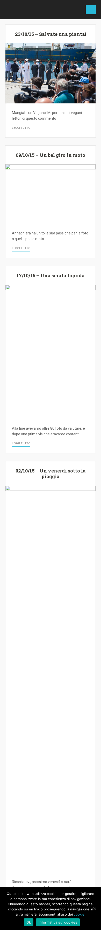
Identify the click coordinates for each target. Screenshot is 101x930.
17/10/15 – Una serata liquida (51, 275)
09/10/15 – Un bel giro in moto (50, 155)
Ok (28, 922)
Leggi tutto (21, 127)
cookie (79, 914)
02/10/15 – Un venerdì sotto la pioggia (51, 473)
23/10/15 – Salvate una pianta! (50, 34)
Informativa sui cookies (58, 922)
